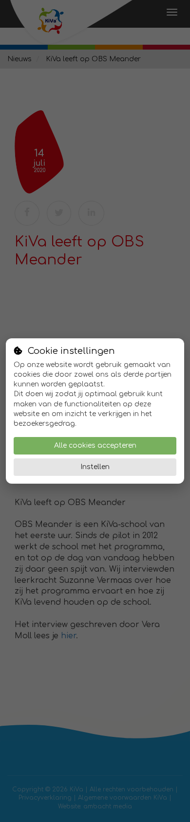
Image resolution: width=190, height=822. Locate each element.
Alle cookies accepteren (95, 445)
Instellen (95, 467)
